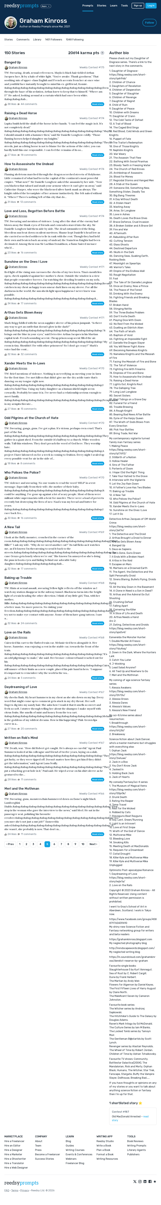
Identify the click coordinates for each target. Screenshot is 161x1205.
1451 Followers (53, 39)
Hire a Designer (13, 1150)
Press (38, 1150)
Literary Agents (136, 1150)
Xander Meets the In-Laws (24, 363)
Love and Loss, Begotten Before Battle (34, 211)
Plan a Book (103, 1150)
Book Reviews (135, 1141)
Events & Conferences (79, 1154)
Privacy (24, 1190)
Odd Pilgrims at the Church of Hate (31, 418)
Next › (93, 844)
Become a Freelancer (47, 1154)
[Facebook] (150, 1182)
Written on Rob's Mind (21, 738)
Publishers (133, 1154)
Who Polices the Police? (22, 472)
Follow (149, 22)
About (38, 1141)
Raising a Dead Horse (20, 113)
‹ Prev (10, 844)
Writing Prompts (136, 1145)
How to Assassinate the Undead (28, 164)
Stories (101, 5)
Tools (124, 5)
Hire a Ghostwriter (15, 1158)
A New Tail (12, 527)
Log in (151, 5)
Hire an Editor (12, 1145)
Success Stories (44, 1158)
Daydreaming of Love (20, 687)
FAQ (6, 1190)
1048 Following (75, 39)
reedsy (21, 6)
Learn (113, 5)
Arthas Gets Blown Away (23, 312)
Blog (68, 1141)
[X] (135, 1182)
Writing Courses (75, 1150)
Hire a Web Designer (16, 1167)
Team (38, 1145)
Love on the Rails (17, 632)
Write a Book (104, 1145)
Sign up (138, 5)
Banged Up (12, 62)
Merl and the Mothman (21, 788)
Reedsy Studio (105, 1141)
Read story (97, 104)
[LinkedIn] (145, 1182)
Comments (23, 39)
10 (83, 844)
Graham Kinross (18, 67)
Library (37, 39)
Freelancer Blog (75, 1163)
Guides (70, 1145)
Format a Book (105, 1154)
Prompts (87, 5)
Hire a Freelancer (14, 1141)
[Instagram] (140, 1182)
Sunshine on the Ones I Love (25, 262)
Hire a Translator (14, 1163)
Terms (14, 1190)
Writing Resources (107, 1158)
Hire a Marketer (13, 1154)
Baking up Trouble (18, 578)
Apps (44, 6)
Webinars (71, 1158)
